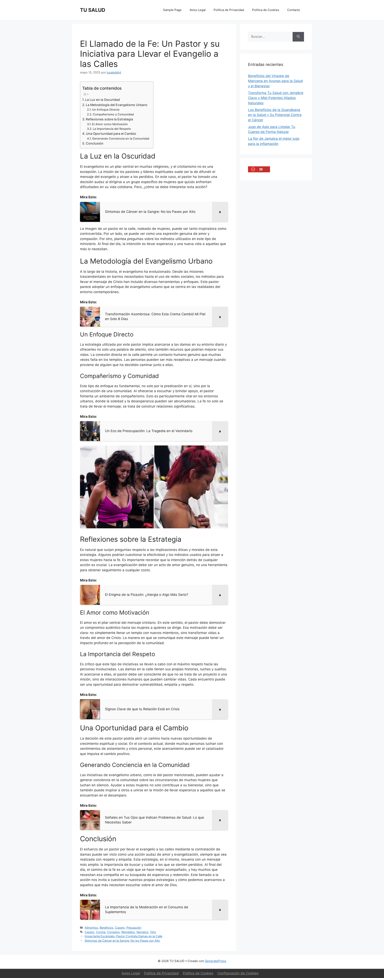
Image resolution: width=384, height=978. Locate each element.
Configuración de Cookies (238, 973)
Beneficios (106, 927)
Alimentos (91, 927)
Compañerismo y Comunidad (113, 114)
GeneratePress (215, 961)
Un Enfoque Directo (106, 109)
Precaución (133, 927)
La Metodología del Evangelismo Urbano (116, 105)
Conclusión (94, 143)
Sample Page (172, 10)
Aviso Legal (198, 10)
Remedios (128, 932)
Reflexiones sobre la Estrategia (109, 119)
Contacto (293, 10)
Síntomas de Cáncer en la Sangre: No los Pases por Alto (122, 940)
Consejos (113, 932)
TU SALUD (92, 10)
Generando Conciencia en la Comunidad (120, 138)
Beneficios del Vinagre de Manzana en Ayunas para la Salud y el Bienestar (275, 81)
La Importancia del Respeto (112, 129)
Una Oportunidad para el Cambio (111, 134)
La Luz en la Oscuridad (102, 100)
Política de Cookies (265, 10)
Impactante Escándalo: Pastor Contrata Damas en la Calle (123, 936)
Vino (153, 932)
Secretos (142, 932)
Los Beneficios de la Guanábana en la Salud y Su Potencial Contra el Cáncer (275, 115)
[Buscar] (298, 37)
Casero (120, 927)
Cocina (100, 932)
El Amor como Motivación (110, 124)
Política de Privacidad (229, 10)
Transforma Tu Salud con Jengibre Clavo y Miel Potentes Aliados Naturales (275, 98)
